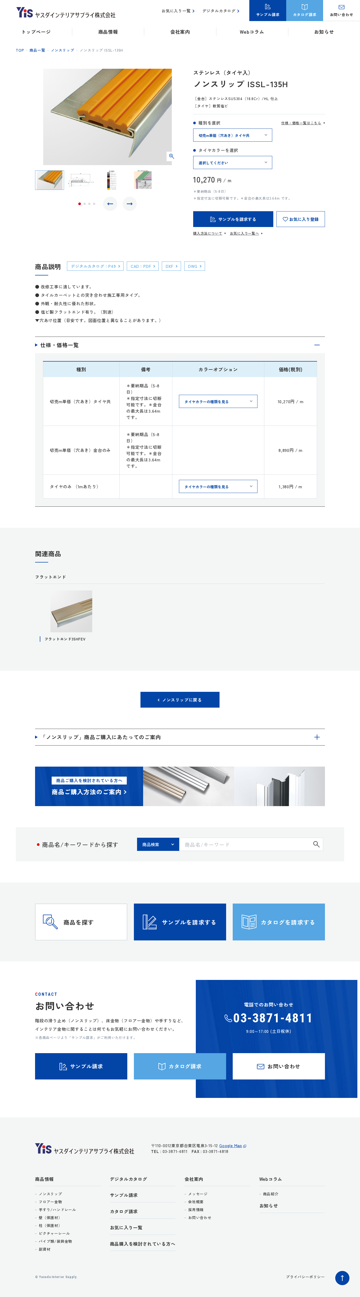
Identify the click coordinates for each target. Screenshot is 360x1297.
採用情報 (196, 1209)
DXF (169, 266)
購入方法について (207, 233)
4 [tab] (94, 204)
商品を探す (79, 922)
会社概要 (196, 1201)
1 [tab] (79, 204)
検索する (316, 844)
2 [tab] (85, 204)
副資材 (44, 1249)
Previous (110, 204)
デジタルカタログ (219, 10)
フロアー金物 (50, 1201)
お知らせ (324, 31)
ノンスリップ (62, 50)
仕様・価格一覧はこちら (301, 122)
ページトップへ (342, 1278)
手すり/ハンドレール (57, 1209)
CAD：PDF (141, 266)
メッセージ (198, 1193)
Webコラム (271, 1179)
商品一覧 (37, 50)
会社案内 (193, 1179)
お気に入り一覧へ (244, 233)
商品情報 (44, 1179)
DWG (192, 266)
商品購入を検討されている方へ (143, 1243)
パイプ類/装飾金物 (55, 1241)
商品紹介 (271, 1193)
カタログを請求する (288, 922)
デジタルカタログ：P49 (93, 266)
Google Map (230, 1145)
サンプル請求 (124, 1195)
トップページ (36, 31)
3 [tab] (89, 204)
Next (130, 204)
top (20, 50)
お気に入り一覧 (176, 10)
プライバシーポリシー (305, 1276)
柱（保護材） (50, 1225)
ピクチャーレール (54, 1233)
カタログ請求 (124, 1211)
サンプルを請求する (189, 922)
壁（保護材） (50, 1217)
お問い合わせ (200, 1217)
